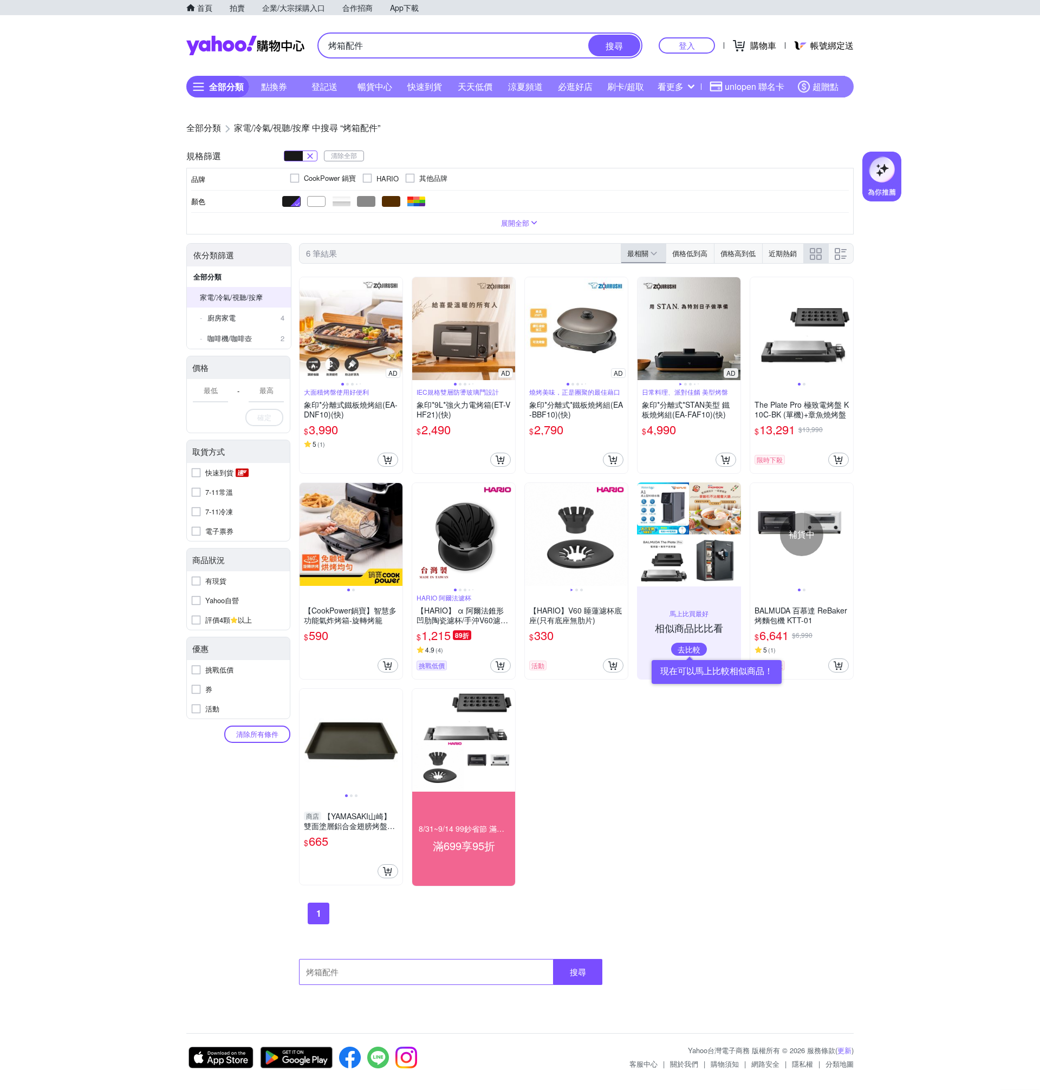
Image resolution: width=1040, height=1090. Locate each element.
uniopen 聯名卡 (754, 86)
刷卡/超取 (625, 86)
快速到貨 (424, 86)
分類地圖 (840, 1064)
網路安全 (765, 1064)
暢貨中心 (375, 86)
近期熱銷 (783, 253)
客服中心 (643, 1064)
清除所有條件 (257, 734)
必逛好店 (575, 86)
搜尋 (578, 971)
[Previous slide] (307, 328)
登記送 (324, 86)
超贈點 (825, 86)
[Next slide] (395, 328)
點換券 (274, 86)
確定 (264, 417)
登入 (687, 45)
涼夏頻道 (525, 86)
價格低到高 (689, 253)
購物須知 (725, 1064)
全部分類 (207, 276)
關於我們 (684, 1064)
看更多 (671, 86)
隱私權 (802, 1064)
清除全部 (344, 155)
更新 (844, 1050)
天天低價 (475, 86)
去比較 (689, 649)
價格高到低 (738, 253)
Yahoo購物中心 (245, 45)
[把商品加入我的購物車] (388, 460)
